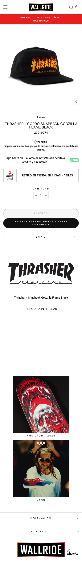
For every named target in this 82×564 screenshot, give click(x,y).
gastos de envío (38, 146)
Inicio (40, 117)
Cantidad (41, 188)
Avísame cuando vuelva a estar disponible (41, 223)
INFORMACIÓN (40, 518)
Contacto (40, 531)
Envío (41, 236)
